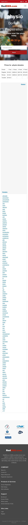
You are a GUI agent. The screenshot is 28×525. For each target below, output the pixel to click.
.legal (3, 322)
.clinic (3, 230)
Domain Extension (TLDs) (7, 503)
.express (4, 270)
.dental (4, 244)
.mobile (4, 345)
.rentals (4, 366)
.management (6, 334)
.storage (4, 382)
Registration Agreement (6, 477)
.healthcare (5, 301)
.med (3, 338)
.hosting (4, 307)
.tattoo (4, 387)
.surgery (4, 385)
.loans (4, 332)
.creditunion (5, 238)
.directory (4, 251)
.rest (3, 370)
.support (4, 384)
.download (5, 257)
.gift (3, 290)
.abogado (4, 196)
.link (3, 328)
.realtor (4, 362)
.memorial (5, 341)
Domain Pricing (4, 499)
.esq (3, 267)
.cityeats (4, 224)
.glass (3, 292)
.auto (3, 209)
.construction (5, 232)
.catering (4, 223)
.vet (3, 399)
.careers (4, 221)
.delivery (4, 242)
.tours (3, 393)
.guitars (4, 297)
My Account (4, 497)
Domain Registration (6, 484)
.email (4, 259)
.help (3, 303)
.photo (4, 355)
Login (22, 1)
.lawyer (4, 320)
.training (4, 395)
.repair (4, 368)
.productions (5, 361)
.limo (3, 326)
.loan (3, 330)
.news (3, 351)
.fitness (4, 280)
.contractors (5, 236)
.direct (4, 249)
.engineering (5, 265)
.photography (5, 357)
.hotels (4, 309)
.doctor (4, 255)
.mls (3, 343)
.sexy (3, 380)
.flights (4, 282)
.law (3, 318)
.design (4, 247)
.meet (3, 339)
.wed (3, 403)
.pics (3, 359)
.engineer (4, 263)
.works (4, 407)
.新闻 (3, 409)
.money (4, 347)
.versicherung (5, 397)
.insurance (5, 313)
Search (14, 52)
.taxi (3, 389)
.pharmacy (5, 353)
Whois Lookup (4, 501)
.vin (3, 401)
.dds (3, 240)
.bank (3, 211)
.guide (4, 295)
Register (3, 514)
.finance (4, 274)
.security (4, 376)
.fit (3, 278)
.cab (3, 217)
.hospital (4, 305)
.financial (4, 276)
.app (3, 203)
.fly (3, 288)
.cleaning (4, 228)
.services (4, 378)
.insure (4, 315)
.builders (4, 215)
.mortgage (5, 349)
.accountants (5, 200)
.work (3, 405)
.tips (3, 391)
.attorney (4, 207)
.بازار (3, 410)
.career (4, 219)
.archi (3, 205)
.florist (3, 284)
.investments (5, 316)
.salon (4, 372)
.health (4, 299)
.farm (3, 272)
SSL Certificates (5, 489)
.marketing (5, 336)
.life (3, 324)
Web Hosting (4, 487)
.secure (4, 374)
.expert (4, 269)
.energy (4, 261)
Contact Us (3, 472)
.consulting (5, 234)
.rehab (4, 364)
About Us (3, 470)
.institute (4, 311)
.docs (3, 253)
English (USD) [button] (4, 1)
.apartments (5, 201)
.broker (4, 213)
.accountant (5, 198)
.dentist (4, 246)
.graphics (4, 293)
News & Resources (5, 474)
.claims (4, 226)
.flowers (4, 286)
